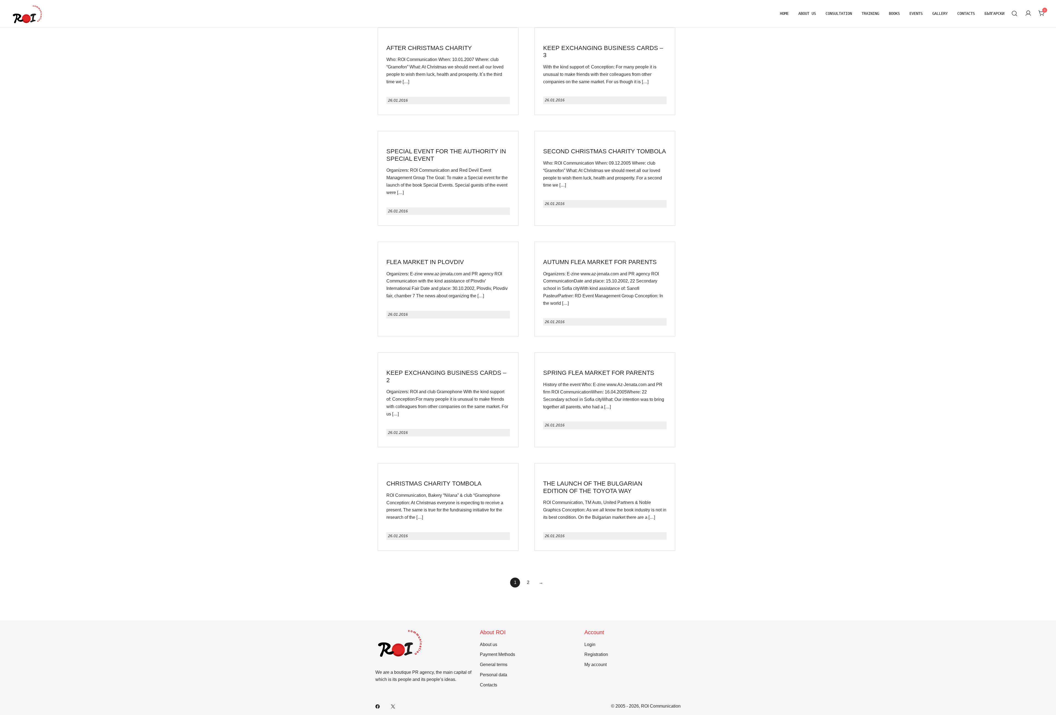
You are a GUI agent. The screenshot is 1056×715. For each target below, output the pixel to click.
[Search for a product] (1014, 13)
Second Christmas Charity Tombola (604, 151)
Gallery (940, 13)
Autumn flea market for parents (600, 262)
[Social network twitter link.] (393, 706)
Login (589, 644)
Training (870, 13)
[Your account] (1028, 13)
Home (784, 13)
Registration (596, 654)
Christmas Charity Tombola (434, 483)
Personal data (493, 674)
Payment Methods (497, 654)
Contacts (966, 13)
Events (916, 13)
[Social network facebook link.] (377, 706)
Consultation (839, 13)
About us (807, 13)
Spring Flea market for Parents (598, 372)
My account (595, 664)
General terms (493, 664)
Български (994, 13)
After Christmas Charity (429, 48)
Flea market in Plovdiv (425, 262)
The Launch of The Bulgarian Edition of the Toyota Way (592, 487)
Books (894, 13)
